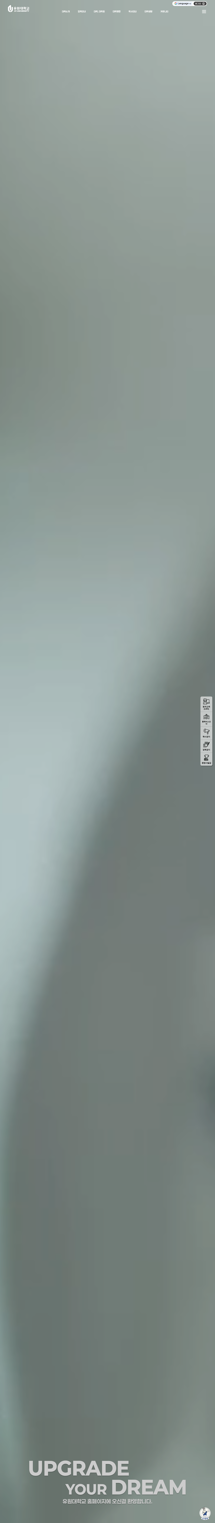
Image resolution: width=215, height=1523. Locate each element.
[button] (205, 1513)
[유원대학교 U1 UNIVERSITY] (18, 8)
